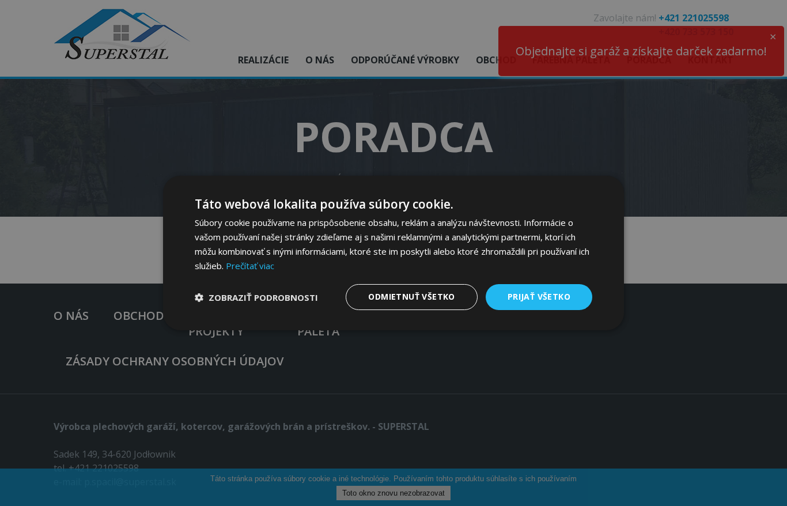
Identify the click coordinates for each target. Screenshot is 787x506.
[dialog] (393, 253)
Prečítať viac (250, 265)
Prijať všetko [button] (539, 296)
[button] (256, 297)
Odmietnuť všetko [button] (411, 296)
